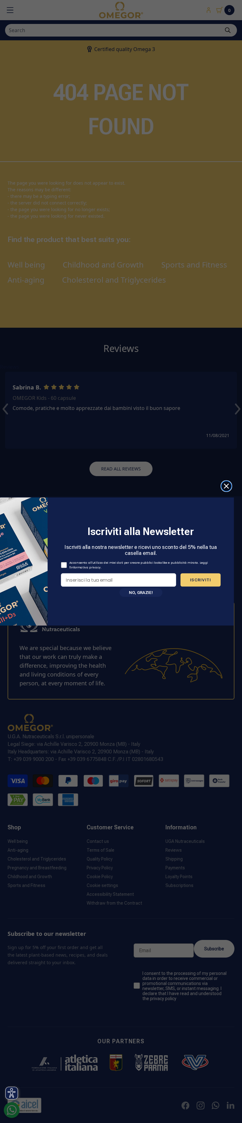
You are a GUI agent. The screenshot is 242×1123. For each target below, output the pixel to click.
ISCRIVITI (200, 579)
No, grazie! (141, 592)
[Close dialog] (226, 486)
